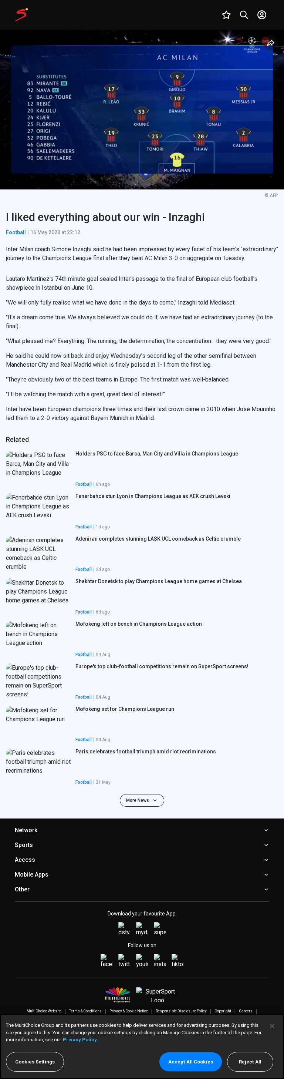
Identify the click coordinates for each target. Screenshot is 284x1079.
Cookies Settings (35, 1062)
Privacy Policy (80, 1039)
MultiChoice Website (44, 1011)
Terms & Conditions (85, 1011)
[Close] (272, 1026)
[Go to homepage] (21, 14)
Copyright (222, 1011)
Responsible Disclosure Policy (181, 1011)
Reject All (250, 1062)
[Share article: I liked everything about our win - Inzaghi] (270, 43)
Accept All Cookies (190, 1062)
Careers (246, 1011)
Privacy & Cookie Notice (128, 1011)
